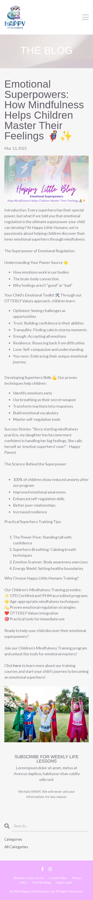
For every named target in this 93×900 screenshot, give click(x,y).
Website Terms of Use (28, 878)
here (17, 665)
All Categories (16, 846)
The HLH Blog (41, 882)
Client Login (64, 882)
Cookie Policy (58, 878)
